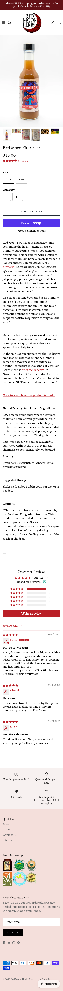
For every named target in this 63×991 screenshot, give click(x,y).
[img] (10, 635)
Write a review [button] (31, 613)
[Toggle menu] (3, 22)
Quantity (9, 189)
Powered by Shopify (39, 979)
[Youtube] (9, 942)
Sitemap (8, 840)
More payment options (32, 230)
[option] (31, 81)
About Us (9, 829)
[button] (17, 589)
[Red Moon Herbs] (32, 22)
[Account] (52, 22)
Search (7, 824)
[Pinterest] (18, 942)
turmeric (8, 266)
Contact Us (10, 834)
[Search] (11, 22)
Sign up (12, 932)
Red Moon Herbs (19, 979)
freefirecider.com (33, 370)
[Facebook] (4, 942)
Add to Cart (31, 211)
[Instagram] (13, 942)
